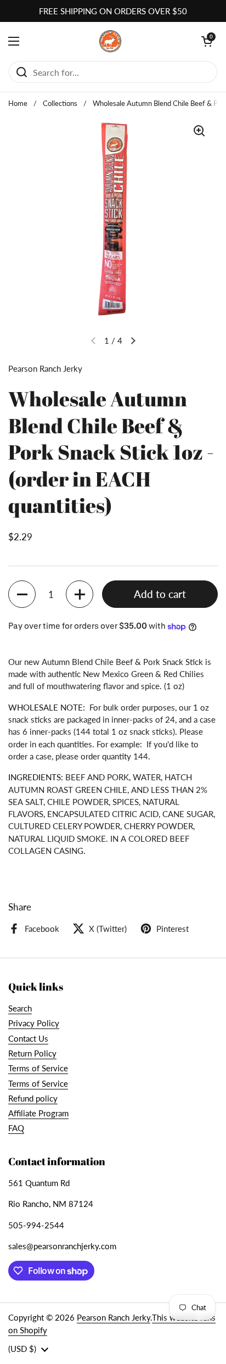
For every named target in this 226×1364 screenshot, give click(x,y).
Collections (60, 103)
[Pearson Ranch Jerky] (110, 41)
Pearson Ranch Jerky (113, 1317)
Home (17, 103)
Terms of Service (38, 1068)
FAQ (16, 1128)
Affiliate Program (38, 1113)
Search (20, 1008)
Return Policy (32, 1053)
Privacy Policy (33, 1023)
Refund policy (33, 1098)
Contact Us (28, 1038)
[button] (22, 594)
